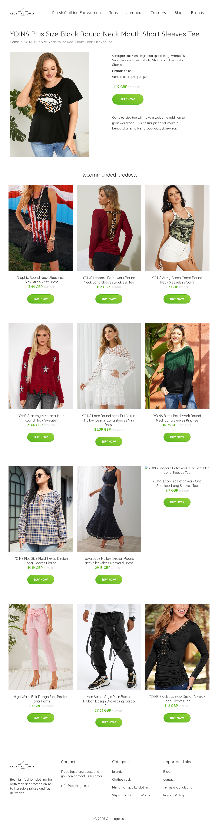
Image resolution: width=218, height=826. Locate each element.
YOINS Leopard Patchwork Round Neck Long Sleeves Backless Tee (109, 280)
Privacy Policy (173, 795)
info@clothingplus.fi (75, 786)
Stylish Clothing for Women (132, 795)
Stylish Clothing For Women (76, 12)
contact (169, 779)
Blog (178, 12)
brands (117, 772)
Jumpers (134, 12)
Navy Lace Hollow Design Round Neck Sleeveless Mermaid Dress (109, 560)
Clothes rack (121, 779)
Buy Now (128, 99)
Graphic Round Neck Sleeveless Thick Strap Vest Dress (40, 279)
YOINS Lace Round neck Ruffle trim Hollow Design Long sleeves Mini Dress (109, 420)
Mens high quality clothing (150, 56)
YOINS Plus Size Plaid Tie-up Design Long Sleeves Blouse (41, 560)
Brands (197, 12)
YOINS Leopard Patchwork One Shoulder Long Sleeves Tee (177, 483)
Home (14, 42)
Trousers (158, 12)
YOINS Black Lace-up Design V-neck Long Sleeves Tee (177, 698)
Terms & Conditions (177, 787)
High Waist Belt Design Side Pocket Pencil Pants (41, 699)
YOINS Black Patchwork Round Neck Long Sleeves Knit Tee (177, 418)
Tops (113, 12)
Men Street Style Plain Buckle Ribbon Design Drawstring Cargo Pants (109, 701)
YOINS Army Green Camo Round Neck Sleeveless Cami (177, 280)
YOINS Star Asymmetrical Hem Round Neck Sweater (41, 418)
